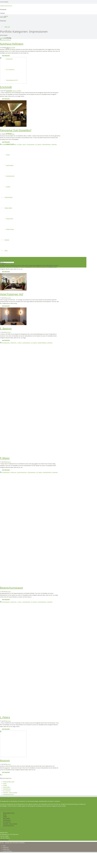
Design (4, 783)
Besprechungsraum (11, 587)
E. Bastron (6, 328)
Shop (4, 845)
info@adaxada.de (4, 840)
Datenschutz (6, 849)
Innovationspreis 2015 (8, 794)
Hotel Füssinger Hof (11, 294)
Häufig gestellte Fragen (8, 781)
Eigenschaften (6, 787)
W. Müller (5, 259)
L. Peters (5, 717)
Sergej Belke (12, 47)
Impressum (6, 847)
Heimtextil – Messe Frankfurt (10, 792)
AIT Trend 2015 (7, 790)
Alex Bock (8, 263)
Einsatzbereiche (7, 789)
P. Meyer (5, 458)
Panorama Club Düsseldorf (15, 130)
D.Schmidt (6, 87)
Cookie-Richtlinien (7, 851)
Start (1, 38)
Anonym (5, 760)
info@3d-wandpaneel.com (6, 5)
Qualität (5, 785)
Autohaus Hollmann (11, 43)
